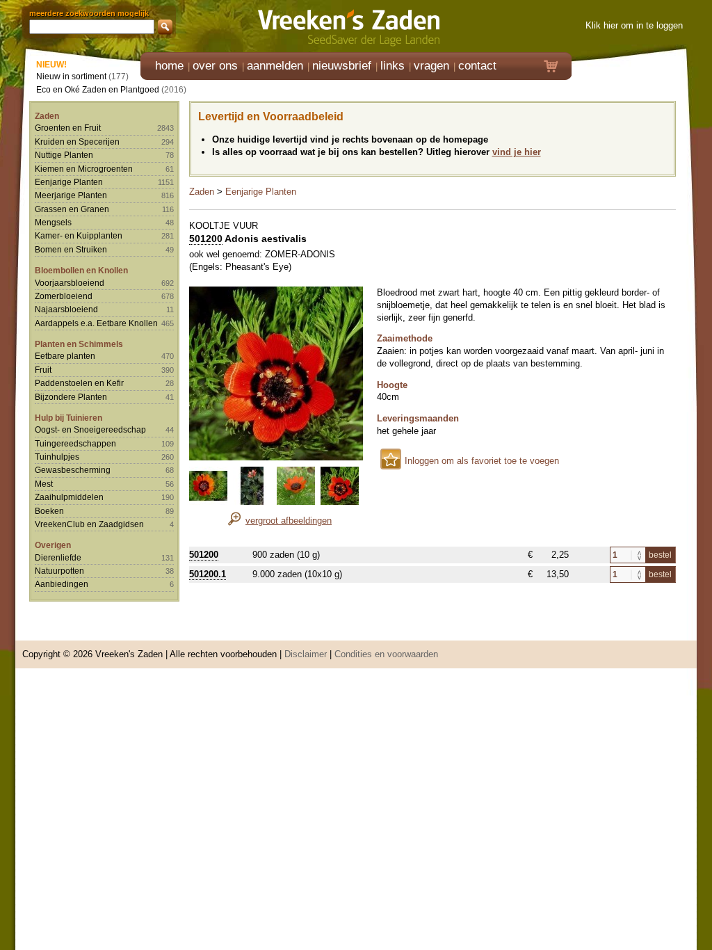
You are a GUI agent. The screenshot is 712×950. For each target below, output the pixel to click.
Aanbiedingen (61, 583)
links (392, 65)
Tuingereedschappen (75, 443)
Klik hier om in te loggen (634, 25)
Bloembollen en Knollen (81, 270)
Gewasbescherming (73, 469)
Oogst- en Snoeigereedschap (90, 429)
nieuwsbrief (341, 65)
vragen (431, 65)
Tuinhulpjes (57, 456)
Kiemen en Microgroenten (84, 168)
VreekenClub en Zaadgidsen (89, 524)
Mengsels (53, 222)
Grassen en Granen (72, 209)
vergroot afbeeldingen (288, 520)
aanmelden (275, 65)
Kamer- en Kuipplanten (78, 235)
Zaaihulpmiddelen (69, 496)
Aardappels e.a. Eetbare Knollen (96, 323)
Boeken (49, 510)
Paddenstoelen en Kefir (79, 382)
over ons (215, 65)
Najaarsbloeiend (66, 309)
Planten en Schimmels (79, 343)
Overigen (53, 544)
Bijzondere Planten (71, 396)
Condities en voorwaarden (386, 654)
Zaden (47, 115)
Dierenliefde (58, 557)
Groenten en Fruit (68, 127)
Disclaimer (305, 654)
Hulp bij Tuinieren (68, 417)
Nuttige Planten (64, 154)
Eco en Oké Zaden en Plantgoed (97, 89)
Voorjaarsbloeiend (69, 282)
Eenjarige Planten (69, 181)
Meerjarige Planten (71, 195)
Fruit (43, 369)
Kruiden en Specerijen (77, 141)
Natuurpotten (59, 570)
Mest (44, 483)
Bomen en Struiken (71, 249)
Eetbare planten (65, 355)
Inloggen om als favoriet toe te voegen (482, 461)
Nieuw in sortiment (71, 76)
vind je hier (516, 152)
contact (477, 65)
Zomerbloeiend (63, 295)
